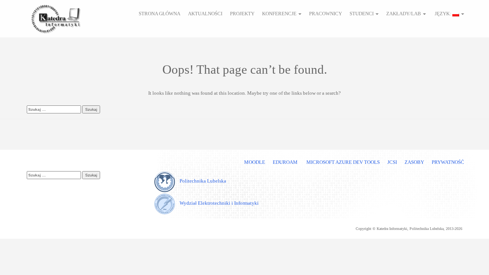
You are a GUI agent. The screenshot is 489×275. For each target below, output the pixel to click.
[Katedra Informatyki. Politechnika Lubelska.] (55, 18)
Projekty (242, 13)
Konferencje (280, 13)
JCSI (392, 162)
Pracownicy (325, 13)
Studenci (362, 13)
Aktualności (205, 13)
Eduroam (285, 162)
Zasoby (414, 162)
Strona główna (159, 13)
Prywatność (448, 162)
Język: (443, 13)
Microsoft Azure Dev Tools (342, 162)
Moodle (254, 162)
